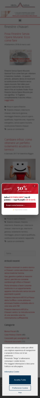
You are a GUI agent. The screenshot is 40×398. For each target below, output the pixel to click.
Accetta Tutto (20, 379)
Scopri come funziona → (15, 205)
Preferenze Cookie (20, 388)
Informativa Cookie (11, 372)
